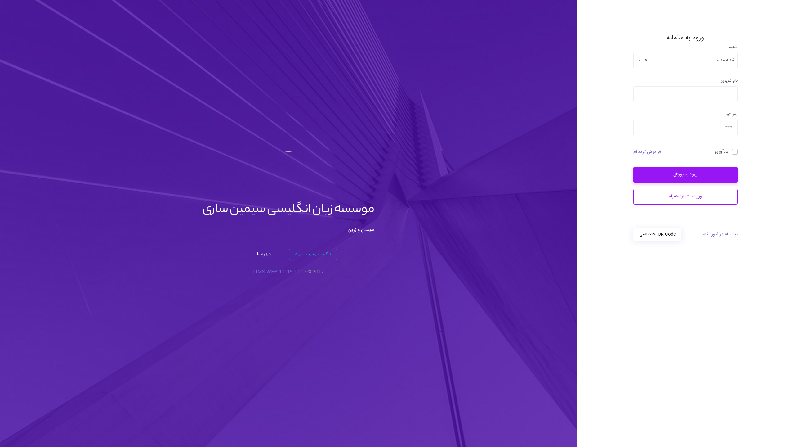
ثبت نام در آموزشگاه (720, 234)
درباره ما (264, 254)
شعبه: (733, 47)
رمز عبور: (730, 114)
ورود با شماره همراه (685, 196)
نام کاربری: (729, 81)
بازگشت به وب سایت (313, 254)
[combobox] (685, 60)
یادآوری (721, 152)
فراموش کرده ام (647, 152)
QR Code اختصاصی (657, 234)
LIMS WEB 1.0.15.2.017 (279, 272)
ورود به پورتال (685, 174)
